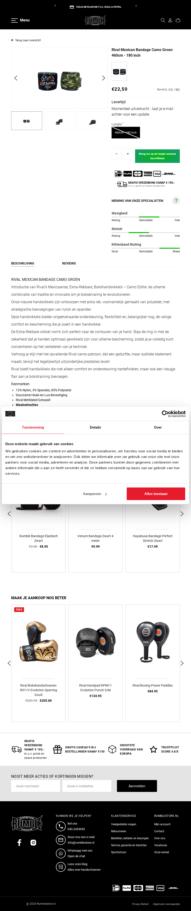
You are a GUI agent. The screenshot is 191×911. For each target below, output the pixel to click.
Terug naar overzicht (28, 40)
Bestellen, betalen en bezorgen (130, 838)
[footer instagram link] (33, 843)
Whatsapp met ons (80, 850)
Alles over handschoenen (84, 869)
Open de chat (76, 856)
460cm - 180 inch (127, 132)
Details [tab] (95, 427)
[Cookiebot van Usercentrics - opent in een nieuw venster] (165, 413)
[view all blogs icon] (62, 867)
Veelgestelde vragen (123, 824)
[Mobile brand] (95, 20)
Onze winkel (161, 852)
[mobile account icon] (170, 20)
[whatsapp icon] (62, 853)
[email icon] (62, 840)
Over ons (159, 838)
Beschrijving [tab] (22, 263)
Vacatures (160, 845)
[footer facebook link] (19, 842)
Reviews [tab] (69, 263)
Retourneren (118, 831)
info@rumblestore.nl (81, 842)
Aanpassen (92, 494)
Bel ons (72, 823)
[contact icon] (62, 826)
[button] (163, 20)
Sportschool (118, 852)
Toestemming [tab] (33, 427)
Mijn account (162, 824)
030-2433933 (76, 829)
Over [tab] (158, 427)
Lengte (117, 124)
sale (19, 609)
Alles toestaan (155, 494)
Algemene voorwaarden (166, 904)
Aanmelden (137, 786)
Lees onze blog (77, 864)
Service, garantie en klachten (129, 845)
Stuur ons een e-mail (81, 837)
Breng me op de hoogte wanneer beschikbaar (157, 156)
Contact (159, 831)
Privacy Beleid (140, 904)
